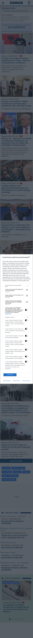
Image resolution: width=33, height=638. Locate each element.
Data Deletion (7, 380)
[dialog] (16, 319)
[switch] (26, 290)
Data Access (16, 380)
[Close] (29, 257)
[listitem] (16, 286)
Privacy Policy (26, 380)
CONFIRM (10, 374)
